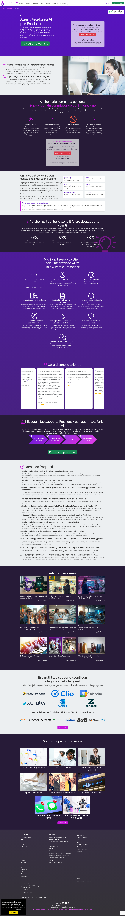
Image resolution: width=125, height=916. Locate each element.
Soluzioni (52, 835)
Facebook (66, 192)
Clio (78, 840)
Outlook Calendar (82, 849)
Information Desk (54, 846)
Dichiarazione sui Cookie (65, 909)
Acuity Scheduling (82, 837)
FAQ (22, 841)
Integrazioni (9, 8)
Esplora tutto (62, 727)
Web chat (24, 864)
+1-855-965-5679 (27, 892)
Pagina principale (26, 837)
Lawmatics (80, 846)
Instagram (72, 192)
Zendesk (79, 851)
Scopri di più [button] (18, 909)
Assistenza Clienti (54, 844)
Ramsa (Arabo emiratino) (84, 881)
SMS (22, 867)
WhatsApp (24, 869)
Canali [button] (28, 3)
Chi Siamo (24, 846)
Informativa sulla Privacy (39, 909)
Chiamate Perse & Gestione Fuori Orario (60, 853)
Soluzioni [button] (21, 3)
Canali (23, 860)
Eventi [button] (48, 3)
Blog (58, 3)
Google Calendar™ (82, 844)
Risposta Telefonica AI (55, 839)
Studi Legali (52, 848)
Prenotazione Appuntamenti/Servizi (59, 841)
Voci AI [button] (42, 3)
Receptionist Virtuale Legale (57, 851)
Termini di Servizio (52, 909)
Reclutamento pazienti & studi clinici (59, 855)
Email (22, 871)
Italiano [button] (64, 3)
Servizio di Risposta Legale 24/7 (58, 837)
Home (2, 8)
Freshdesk (80, 842)
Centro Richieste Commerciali (57, 857)
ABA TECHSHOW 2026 (55, 862)
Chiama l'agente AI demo (87, 35)
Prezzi (54, 3)
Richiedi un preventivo (118, 3)
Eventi (51, 860)
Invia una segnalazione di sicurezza (82, 909)
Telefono (23, 862)
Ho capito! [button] (13, 912)
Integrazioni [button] (35, 3)
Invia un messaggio (28, 895)
